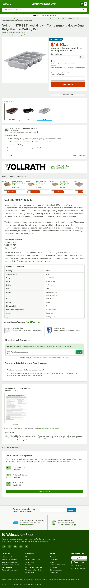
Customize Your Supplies (10, 565)
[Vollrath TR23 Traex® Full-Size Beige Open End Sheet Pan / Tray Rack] (62, 186)
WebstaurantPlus (7, 557)
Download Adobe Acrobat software (49, 428)
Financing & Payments (57, 565)
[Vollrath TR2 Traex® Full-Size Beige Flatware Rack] (38, 186)
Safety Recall (29, 572)
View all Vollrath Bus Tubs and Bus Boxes (60, 167)
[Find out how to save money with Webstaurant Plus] (4, 182)
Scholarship (54, 567)
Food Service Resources (33, 567)
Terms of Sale (6, 579)
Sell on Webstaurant (56, 570)
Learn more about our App (67, 524)
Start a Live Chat (56, 64)
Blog (26, 557)
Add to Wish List (68, 94)
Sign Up (71, 510)
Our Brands (54, 559)
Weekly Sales (29, 562)
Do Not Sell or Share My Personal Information (64, 579)
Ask (79, 352)
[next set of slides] (85, 186)
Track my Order (79, 562)
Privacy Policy (64, 357)
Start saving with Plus (27, 524)
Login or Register (44, 491)
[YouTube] (9, 546)
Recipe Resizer (7, 567)
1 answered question (19, 35)
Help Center (79, 558)
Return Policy (54, 572)
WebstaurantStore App (9, 562)
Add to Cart (11, 192)
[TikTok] (21, 546)
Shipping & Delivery (80, 569)
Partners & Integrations (10, 570)
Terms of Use (54, 357)
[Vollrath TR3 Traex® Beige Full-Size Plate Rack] (14, 186)
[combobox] (44, 10)
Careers (52, 562)
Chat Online (78, 565)
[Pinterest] (26, 546)
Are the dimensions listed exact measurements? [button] (25, 370)
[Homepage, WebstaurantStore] (44, 4)
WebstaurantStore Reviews (34, 570)
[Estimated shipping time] (37, 132)
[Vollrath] (25, 167)
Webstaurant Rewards (9, 559)
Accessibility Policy (41, 579)
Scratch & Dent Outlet (32, 559)
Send (81, 57)
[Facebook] (15, 546)
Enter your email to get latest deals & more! (24, 510)
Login (53, 48)
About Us (53, 557)
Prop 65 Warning (32, 322)
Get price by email (57, 54)
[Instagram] (4, 546)
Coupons (28, 565)
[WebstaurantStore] (29, 534)
